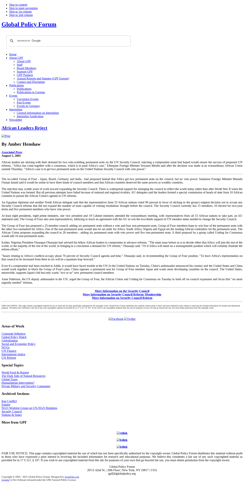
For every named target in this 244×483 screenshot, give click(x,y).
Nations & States (12, 414)
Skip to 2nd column (21, 15)
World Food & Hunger (15, 372)
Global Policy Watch (14, 337)
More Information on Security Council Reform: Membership (122, 294)
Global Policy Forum (29, 24)
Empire (6, 404)
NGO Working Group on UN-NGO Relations (29, 408)
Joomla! (6, 479)
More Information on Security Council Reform (122, 298)
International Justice (13, 354)
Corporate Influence (14, 333)
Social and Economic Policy (18, 344)
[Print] (6, 136)
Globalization (10, 340)
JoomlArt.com (72, 476)
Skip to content (18, 4)
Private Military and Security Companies (26, 386)
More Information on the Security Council (122, 291)
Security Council (12, 411)
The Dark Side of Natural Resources (23, 375)
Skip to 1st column (20, 11)
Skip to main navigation (23, 8)
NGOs (6, 347)
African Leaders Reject (24, 127)
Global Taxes (10, 379)
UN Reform (9, 357)
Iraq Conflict (9, 401)
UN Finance (9, 350)
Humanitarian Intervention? (18, 382)
